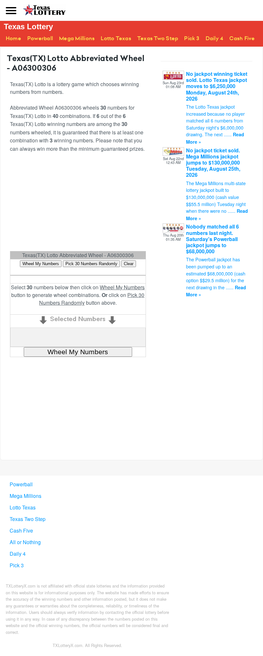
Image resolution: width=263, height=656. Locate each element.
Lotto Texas (116, 38)
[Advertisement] (78, 204)
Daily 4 (215, 38)
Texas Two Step (157, 38)
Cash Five (242, 38)
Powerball (40, 38)
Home (13, 38)
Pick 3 (191, 38)
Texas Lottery (28, 26)
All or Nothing (25, 542)
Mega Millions (77, 38)
